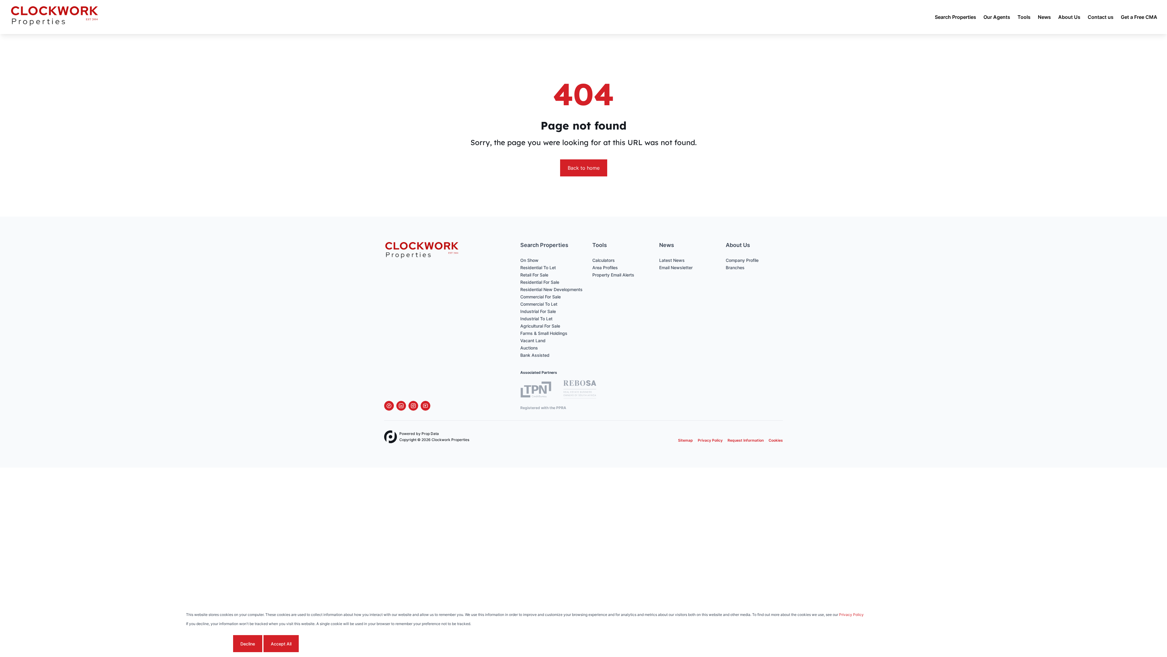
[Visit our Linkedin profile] (401, 406)
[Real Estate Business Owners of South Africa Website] (579, 390)
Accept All (281, 643)
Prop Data (430, 433)
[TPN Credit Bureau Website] (535, 390)
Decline (247, 643)
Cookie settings (209, 643)
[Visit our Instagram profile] (413, 406)
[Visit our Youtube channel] (425, 406)
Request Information (746, 440)
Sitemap (685, 440)
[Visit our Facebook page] (389, 406)
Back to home (584, 168)
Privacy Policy (710, 440)
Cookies (776, 440)
